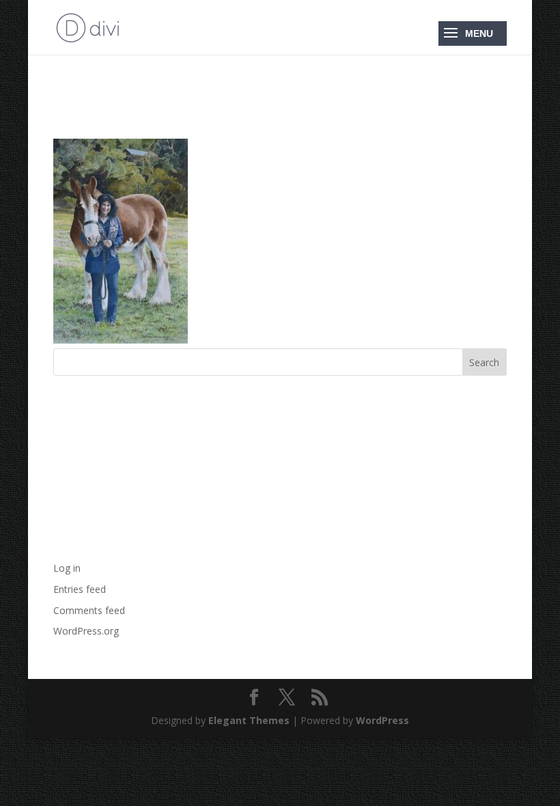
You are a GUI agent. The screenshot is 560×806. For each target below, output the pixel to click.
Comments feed (89, 610)
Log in (67, 567)
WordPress (382, 720)
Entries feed (79, 589)
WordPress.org (86, 630)
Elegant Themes (249, 720)
